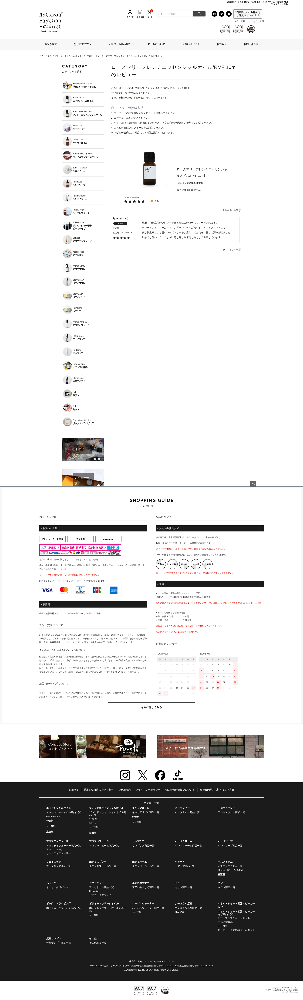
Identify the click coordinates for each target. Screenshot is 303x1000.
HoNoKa (94, 891)
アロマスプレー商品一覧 (231, 812)
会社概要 (240, 21)
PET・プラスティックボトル (234, 918)
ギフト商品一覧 (226, 887)
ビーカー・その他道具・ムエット (236, 929)
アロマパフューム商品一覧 (104, 845)
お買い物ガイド (190, 44)
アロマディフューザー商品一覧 (63, 845)
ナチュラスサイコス (48, 56)
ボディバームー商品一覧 (145, 866)
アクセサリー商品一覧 (101, 887)
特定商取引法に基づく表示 (98, 789)
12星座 (93, 819)
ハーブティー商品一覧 (187, 812)
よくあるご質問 (256, 21)
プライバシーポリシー (148, 789)
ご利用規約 (124, 789)
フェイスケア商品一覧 (58, 866)
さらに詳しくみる (151, 707)
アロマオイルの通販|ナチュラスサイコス (282, 990)
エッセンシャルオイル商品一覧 (63, 812)
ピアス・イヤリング (100, 895)
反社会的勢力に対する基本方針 (217, 789)
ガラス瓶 (223, 926)
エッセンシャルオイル (71, 56)
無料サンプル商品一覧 (58, 942)
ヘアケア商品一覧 (185, 866)
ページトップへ (253, 484)
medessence (53, 816)
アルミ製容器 (225, 922)
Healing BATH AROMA (230, 870)
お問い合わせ (251, 44)
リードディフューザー (58, 853)
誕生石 (93, 822)
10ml (97, 56)
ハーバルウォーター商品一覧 (148, 907)
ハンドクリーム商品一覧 (188, 845)
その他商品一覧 (97, 942)
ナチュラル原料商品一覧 (188, 907)
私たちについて (156, 44)
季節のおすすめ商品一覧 (145, 887)
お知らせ (222, 44)
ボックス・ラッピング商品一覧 (63, 907)
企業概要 (74, 789)
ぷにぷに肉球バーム (57, 887)
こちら (76, 559)
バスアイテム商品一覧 (230, 866)
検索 (199, 13)
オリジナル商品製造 (120, 44)
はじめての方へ (82, 44)
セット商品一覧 (183, 887)
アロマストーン (54, 849)
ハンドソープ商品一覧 (230, 845)
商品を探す (51, 44)
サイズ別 (88, 56)
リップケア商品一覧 (143, 845)
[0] (149, 13)
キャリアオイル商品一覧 (145, 812)
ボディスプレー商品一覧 (102, 866)
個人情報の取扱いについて (180, 789)
